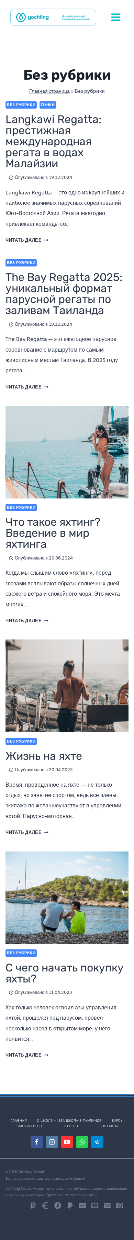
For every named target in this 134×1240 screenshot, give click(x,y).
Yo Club (71, 1126)
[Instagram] (52, 1142)
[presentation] (67, 452)
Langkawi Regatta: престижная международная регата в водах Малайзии (53, 141)
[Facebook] (37, 1142)
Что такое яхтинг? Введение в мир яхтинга (52, 533)
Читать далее (26, 240)
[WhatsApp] (82, 1142)
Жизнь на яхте (43, 756)
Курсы (117, 1121)
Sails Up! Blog (29, 1126)
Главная (18, 1121)
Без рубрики (21, 104)
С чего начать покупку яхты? (64, 973)
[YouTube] (67, 1142)
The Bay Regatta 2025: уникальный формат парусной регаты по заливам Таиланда (63, 294)
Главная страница (49, 91)
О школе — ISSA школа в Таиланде (69, 1121)
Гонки (48, 104)
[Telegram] (97, 1142)
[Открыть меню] (116, 17)
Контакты (109, 1126)
